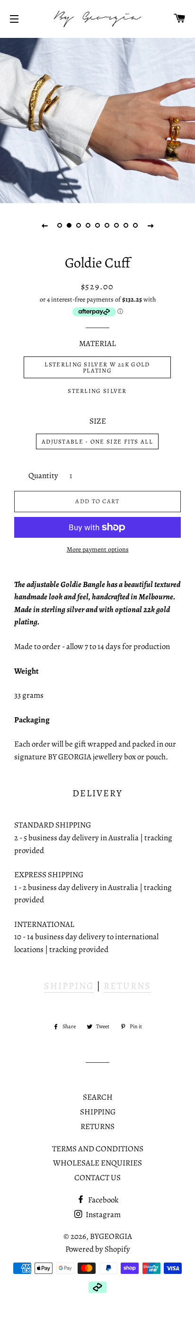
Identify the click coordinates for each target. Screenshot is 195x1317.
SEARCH (98, 1097)
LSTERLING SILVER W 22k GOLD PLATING (97, 367)
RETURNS (127, 985)
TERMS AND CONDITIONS (97, 1148)
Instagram (102, 1214)
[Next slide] (150, 225)
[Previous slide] (44, 225)
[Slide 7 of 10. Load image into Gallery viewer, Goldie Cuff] (116, 225)
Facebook (102, 1199)
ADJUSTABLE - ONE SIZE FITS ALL (97, 441)
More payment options (98, 549)
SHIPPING (69, 985)
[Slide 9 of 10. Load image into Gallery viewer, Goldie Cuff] (135, 225)
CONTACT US (97, 1177)
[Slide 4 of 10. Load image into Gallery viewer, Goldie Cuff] (88, 225)
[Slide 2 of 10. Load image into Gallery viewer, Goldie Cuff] (69, 225)
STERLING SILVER (97, 391)
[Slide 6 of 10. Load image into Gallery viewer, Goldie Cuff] (107, 225)
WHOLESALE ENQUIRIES (97, 1162)
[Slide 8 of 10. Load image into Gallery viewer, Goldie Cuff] (126, 225)
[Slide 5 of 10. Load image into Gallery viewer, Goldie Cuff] (97, 225)
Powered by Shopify (97, 1249)
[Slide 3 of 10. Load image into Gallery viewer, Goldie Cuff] (78, 225)
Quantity (43, 475)
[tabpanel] (97, 119)
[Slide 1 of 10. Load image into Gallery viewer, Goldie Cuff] (59, 225)
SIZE (97, 421)
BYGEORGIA (111, 1236)
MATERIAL (97, 343)
